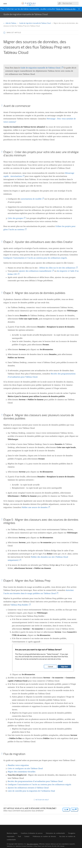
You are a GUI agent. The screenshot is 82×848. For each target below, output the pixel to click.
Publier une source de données (35, 507)
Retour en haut (42, 800)
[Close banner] (79, 9)
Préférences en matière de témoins (44, 836)
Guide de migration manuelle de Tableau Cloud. (41, 68)
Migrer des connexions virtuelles (21, 772)
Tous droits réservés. (32, 844)
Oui (65, 809)
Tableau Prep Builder (19, 605)
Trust (19, 836)
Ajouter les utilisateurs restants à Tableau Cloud (28, 788)
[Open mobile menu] (5, 3)
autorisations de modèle (31, 199)
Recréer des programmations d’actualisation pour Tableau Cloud (35, 781)
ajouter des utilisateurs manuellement (35, 271)
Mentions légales (12, 833)
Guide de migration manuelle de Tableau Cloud (35, 23)
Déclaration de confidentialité (55, 833)
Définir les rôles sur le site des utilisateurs (57, 268)
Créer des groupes (16, 218)
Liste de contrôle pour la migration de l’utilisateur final (31, 791)
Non (73, 809)
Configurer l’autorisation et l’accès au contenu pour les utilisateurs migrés (35, 258)
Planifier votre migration (18, 765)
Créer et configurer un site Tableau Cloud (25, 768)
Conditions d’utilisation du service (32, 833)
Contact (26, 836)
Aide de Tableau (11, 23)
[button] (4, 33)
